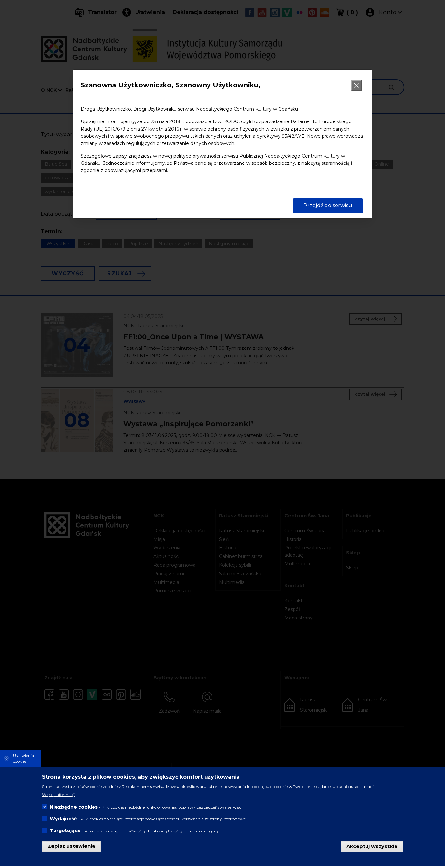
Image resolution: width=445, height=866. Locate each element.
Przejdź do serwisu (327, 205)
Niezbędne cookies (74, 807)
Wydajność (63, 819)
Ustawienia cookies (23, 758)
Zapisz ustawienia (71, 846)
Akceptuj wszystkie (371, 846)
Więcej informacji (58, 794)
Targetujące (65, 830)
